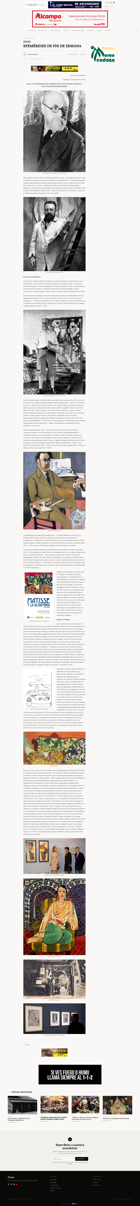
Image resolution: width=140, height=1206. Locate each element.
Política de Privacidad (12, 1199)
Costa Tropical (56, 30)
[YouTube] (114, 2)
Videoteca (108, 30)
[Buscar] (137, 30)
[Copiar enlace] (42, 59)
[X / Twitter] (108, 2)
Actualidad (42, 30)
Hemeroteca (96, 1185)
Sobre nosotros (97, 1179)
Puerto (66, 30)
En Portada (32, 30)
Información (109, 6)
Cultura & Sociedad (78, 30)
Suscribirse (80, 1158)
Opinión (99, 30)
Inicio (26, 38)
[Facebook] (106, 2)
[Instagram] (111, 2)
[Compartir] (39, 59)
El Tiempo (91, 30)
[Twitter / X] (35, 59)
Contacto (95, 1182)
